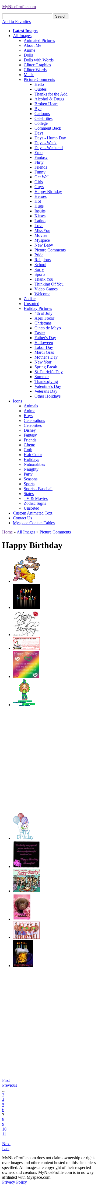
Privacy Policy (14, 1182)
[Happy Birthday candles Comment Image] (26, 607)
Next (6, 1143)
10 (4, 1129)
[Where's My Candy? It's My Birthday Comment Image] (24, 704)
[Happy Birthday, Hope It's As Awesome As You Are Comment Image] (26, 676)
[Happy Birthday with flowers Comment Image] (22, 919)
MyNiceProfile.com (19, 6)
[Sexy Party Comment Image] (26, 891)
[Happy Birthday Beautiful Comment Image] (26, 866)
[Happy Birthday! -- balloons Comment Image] (23, 838)
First (6, 1080)
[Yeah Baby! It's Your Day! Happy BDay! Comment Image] (26, 937)
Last (5, 1148)
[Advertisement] (52, 760)
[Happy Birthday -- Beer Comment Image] (23, 965)
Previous (9, 1085)
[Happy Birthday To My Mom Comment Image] (26, 648)
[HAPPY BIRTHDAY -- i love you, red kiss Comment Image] (26, 634)
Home (7, 532)
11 (4, 1134)
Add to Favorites (16, 21)
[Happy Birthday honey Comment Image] (26, 581)
